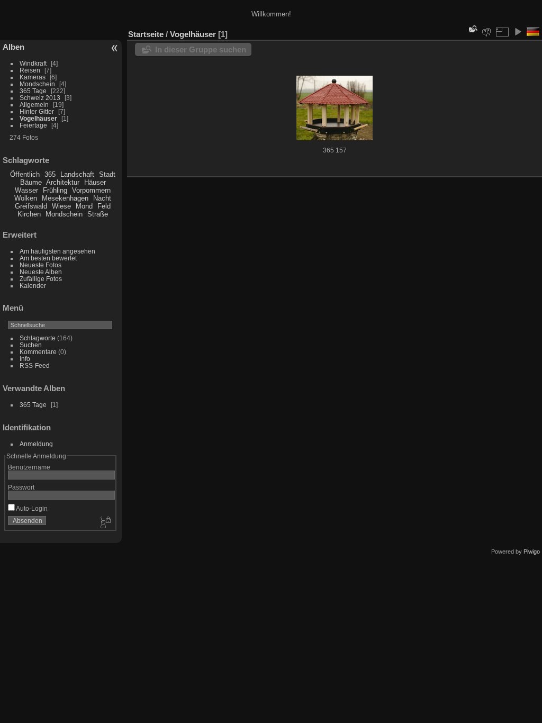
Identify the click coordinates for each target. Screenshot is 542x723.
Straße (97, 214)
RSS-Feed (35, 365)
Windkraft (33, 63)
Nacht (102, 198)
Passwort (21, 487)
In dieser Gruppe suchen (200, 49)
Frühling (55, 190)
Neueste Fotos (40, 264)
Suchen (31, 344)
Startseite (146, 34)
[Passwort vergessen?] (105, 523)
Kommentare (38, 351)
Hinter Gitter (37, 111)
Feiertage (33, 125)
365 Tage (33, 90)
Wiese (61, 206)
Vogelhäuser (38, 118)
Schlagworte (38, 338)
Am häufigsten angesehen (57, 251)
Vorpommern (91, 190)
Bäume (31, 182)
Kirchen (29, 214)
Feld (104, 206)
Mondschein (37, 83)
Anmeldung (36, 443)
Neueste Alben (41, 271)
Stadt (107, 174)
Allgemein (34, 104)
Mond (84, 206)
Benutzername (29, 467)
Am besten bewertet (48, 258)
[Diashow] (518, 32)
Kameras (33, 77)
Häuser (95, 182)
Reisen (30, 70)
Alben (13, 46)
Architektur (62, 182)
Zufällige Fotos (41, 278)
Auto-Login (31, 508)
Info (25, 358)
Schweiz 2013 (40, 97)
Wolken (25, 198)
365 (50, 174)
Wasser (26, 190)
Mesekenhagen (65, 198)
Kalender (33, 285)
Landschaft (77, 174)
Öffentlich (25, 174)
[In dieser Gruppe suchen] (472, 29)
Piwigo (531, 551)
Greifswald (31, 206)
